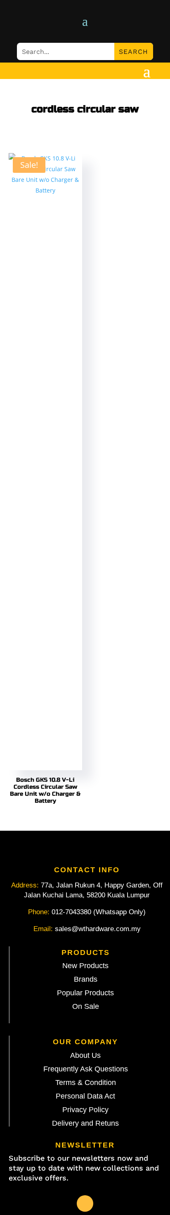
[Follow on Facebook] (85, 1203)
